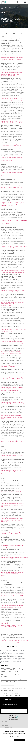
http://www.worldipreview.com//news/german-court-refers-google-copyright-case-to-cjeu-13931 (12, 472)
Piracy (4, 658)
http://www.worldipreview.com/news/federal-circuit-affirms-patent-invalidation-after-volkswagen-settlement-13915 (12, 74)
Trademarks (3, 662)
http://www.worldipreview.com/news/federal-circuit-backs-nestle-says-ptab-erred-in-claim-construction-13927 (12, 187)
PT (15, 2)
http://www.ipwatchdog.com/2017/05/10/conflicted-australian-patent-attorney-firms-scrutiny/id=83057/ (14, 222)
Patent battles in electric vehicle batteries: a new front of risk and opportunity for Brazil (13, 694)
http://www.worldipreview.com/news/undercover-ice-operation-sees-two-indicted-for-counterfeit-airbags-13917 (13, 595)
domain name (11, 652)
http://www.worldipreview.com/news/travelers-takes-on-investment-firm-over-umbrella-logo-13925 (12, 505)
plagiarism (9, 658)
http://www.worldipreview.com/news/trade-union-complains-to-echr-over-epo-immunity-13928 (12, 174)
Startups (23, 658)
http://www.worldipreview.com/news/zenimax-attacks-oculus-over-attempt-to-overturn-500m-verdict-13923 (13, 520)
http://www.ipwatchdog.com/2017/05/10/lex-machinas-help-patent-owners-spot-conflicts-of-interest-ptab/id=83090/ (13, 204)
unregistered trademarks (12, 662)
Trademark (10, 659)
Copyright (5, 650)
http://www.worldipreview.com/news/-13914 (12, 491)
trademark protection (5, 661)
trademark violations (16, 661)
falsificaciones (18, 652)
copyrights (4, 652)
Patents (15, 656)
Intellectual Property (15, 653)
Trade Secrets (3, 659)
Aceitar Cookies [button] (19, 739)
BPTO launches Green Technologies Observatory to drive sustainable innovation (14, 680)
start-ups (14, 658)
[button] (25, 2)
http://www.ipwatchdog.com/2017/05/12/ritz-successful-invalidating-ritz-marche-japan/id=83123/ (12, 574)
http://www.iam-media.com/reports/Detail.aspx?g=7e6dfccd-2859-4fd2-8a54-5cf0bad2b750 (12, 625)
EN (19, 2)
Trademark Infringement (19, 659)
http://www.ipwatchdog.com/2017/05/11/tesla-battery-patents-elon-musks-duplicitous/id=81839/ (12, 304)
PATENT (16, 655)
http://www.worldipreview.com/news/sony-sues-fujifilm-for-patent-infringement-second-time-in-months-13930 (12, 159)
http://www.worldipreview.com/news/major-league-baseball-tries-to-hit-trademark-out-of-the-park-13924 (12, 545)
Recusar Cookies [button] (8, 739)
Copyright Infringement (13, 650)
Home (2, 6)
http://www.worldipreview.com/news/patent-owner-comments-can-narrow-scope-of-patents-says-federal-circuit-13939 (12, 389)
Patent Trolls (10, 656)
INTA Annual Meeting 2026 (7, 685)
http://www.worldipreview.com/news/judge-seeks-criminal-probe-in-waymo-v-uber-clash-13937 (12, 417)
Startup (18, 658)
